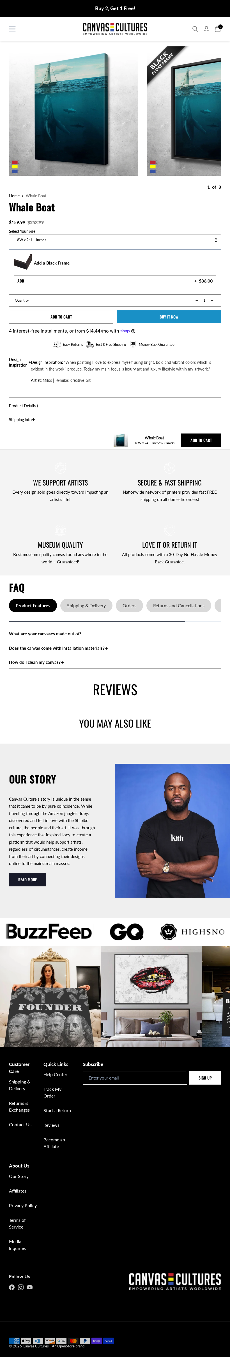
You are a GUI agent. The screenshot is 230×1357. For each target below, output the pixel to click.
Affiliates (17, 1190)
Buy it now (169, 317)
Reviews (51, 1125)
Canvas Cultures (36, 1346)
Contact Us (20, 1124)
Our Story (19, 1176)
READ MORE (27, 879)
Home (14, 196)
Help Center (55, 1074)
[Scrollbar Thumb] (27, 186)
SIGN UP (205, 1078)
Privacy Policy (23, 1205)
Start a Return (57, 1110)
